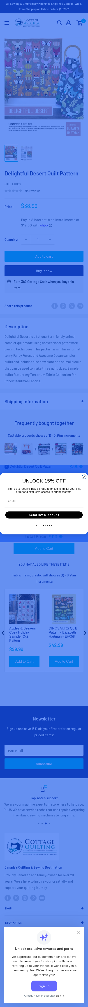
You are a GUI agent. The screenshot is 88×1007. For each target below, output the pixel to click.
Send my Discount (44, 514)
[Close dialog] (84, 477)
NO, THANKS (44, 525)
